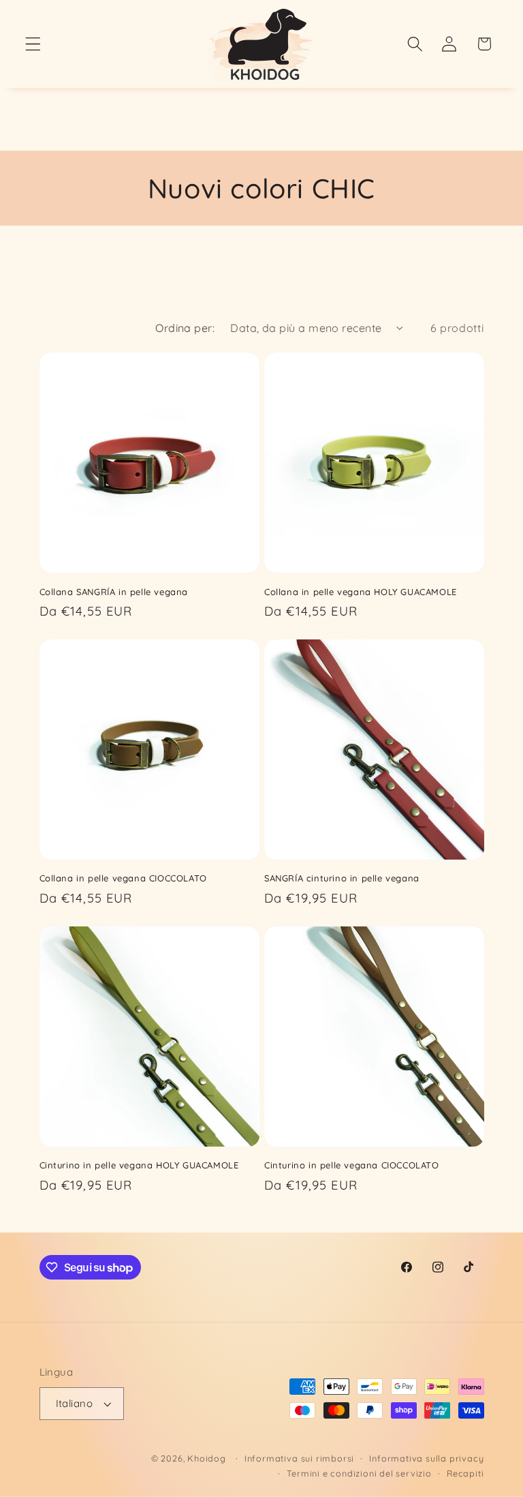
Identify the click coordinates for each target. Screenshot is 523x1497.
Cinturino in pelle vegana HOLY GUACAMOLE (139, 1165)
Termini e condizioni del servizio (359, 1473)
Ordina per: (185, 328)
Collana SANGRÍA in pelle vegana (114, 591)
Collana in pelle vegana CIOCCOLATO (123, 878)
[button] (33, 44)
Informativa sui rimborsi (299, 1458)
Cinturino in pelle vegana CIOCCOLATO (351, 1165)
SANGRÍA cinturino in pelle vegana (341, 878)
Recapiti (465, 1473)
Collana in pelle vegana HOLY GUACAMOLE (360, 591)
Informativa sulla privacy (426, 1458)
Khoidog (206, 1458)
